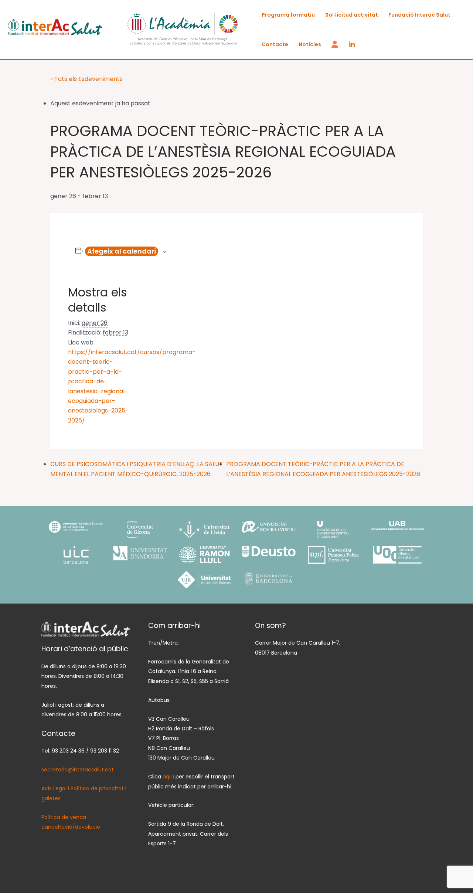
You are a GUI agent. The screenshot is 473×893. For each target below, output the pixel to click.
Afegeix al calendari (121, 251)
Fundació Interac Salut (419, 14)
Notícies (310, 44)
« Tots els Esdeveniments (86, 79)
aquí (169, 776)
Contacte (275, 44)
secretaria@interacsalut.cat (77, 769)
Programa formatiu (288, 14)
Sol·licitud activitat (351, 14)
